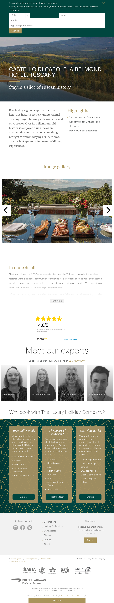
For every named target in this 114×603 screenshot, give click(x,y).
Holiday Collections (53, 526)
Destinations (50, 522)
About (47, 544)
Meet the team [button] (57, 497)
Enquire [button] (90, 497)
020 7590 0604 (77, 361)
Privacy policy (16, 559)
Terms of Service (77, 596)
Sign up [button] (90, 540)
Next (108, 210)
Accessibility (46, 559)
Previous (5, 210)
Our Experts (50, 531)
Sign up (15, 31)
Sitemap (48, 535)
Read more (57, 301)
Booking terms (31, 559)
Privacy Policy (65, 596)
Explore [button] (24, 497)
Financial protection (18, 561)
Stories (47, 540)
